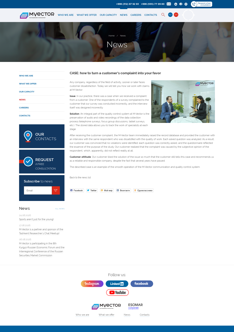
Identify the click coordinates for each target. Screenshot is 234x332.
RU (170, 15)
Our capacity (108, 15)
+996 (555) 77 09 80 (152, 4)
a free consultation (45, 163)
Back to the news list (80, 177)
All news (59, 209)
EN (176, 15)
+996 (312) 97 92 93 (127, 4)
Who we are (66, 15)
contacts (45, 136)
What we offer (87, 15)
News (123, 15)
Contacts (150, 15)
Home (112, 35)
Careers (136, 15)
